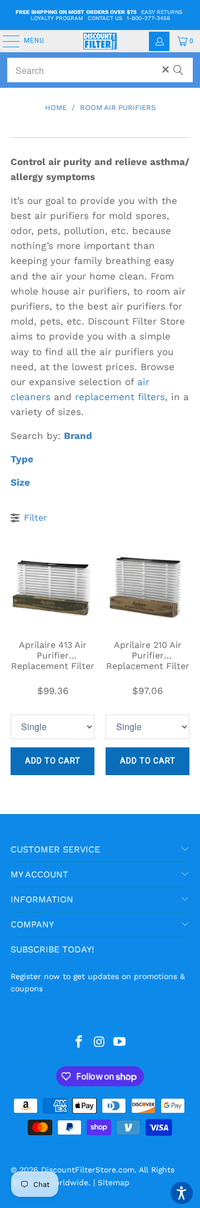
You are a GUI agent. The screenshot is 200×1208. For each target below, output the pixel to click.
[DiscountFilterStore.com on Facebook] (79, 1042)
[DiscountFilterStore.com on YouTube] (120, 1042)
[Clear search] (165, 69)
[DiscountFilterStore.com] (100, 41)
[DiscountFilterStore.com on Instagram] (99, 1042)
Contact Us (105, 18)
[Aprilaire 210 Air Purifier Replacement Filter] (147, 586)
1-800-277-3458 (148, 18)
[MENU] (5, 41)
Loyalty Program (57, 18)
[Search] (178, 65)
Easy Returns (161, 12)
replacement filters (120, 396)
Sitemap (113, 1182)
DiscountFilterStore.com (87, 1169)
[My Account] (159, 41)
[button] (182, 1193)
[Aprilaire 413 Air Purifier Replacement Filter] (52, 586)
